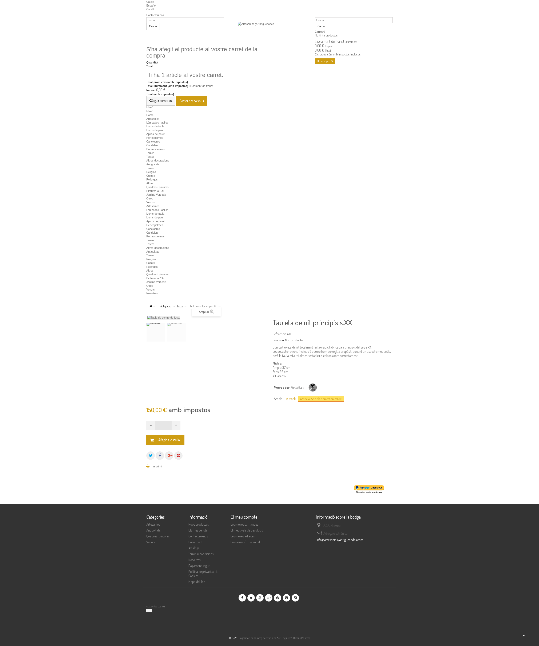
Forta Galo (297, 387)
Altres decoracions (157, 160)
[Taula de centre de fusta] (155, 332)
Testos (150, 156)
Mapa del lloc (196, 582)
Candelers (152, 145)
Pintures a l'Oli (155, 190)
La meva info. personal (245, 542)
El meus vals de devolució (247, 530)
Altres (149, 183)
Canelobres (153, 141)
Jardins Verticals (156, 194)
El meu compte (244, 517)
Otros (149, 198)
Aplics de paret (155, 134)
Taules (150, 153)
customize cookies (155, 606)
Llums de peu (154, 130)
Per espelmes (154, 137)
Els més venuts (197, 530)
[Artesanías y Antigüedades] (269, 32)
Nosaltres (152, 293)
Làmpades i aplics (157, 122)
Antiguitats (152, 164)
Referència (279, 334)
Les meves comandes (244, 524)
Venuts (150, 202)
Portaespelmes (155, 149)
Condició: (278, 340)
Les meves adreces (243, 536)
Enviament (195, 542)
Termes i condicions (200, 554)
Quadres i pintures (157, 187)
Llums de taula (155, 126)
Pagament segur (198, 566)
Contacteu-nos (155, 15)
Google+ (169, 455)
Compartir (160, 455)
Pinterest (178, 455)
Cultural (151, 175)
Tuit (150, 455)
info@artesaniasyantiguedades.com (340, 540)
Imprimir (158, 466)
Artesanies (152, 118)
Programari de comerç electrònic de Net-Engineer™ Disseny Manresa (274, 637)
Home (149, 115)
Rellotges (152, 179)
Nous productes (198, 524)
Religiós (151, 172)
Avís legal (194, 548)
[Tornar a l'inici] (151, 306)
